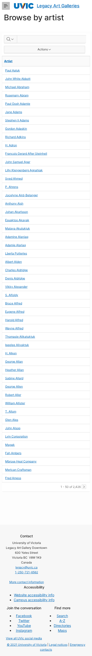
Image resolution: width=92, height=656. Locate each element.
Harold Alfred (14, 320)
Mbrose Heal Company (21, 461)
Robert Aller (13, 395)
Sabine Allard (14, 378)
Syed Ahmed (14, 178)
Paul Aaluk (12, 70)
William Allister (15, 403)
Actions (43, 49)
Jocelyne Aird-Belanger (21, 195)
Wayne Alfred (14, 328)
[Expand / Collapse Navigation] (6, 6)
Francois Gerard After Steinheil (26, 153)
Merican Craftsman (18, 470)
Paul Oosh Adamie (17, 103)
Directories (62, 625)
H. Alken (11, 353)
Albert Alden (13, 262)
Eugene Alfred (14, 311)
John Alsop (12, 428)
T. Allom (10, 411)
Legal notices (58, 644)
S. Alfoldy (11, 295)
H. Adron (11, 145)
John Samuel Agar (17, 162)
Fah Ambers (13, 453)
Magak (10, 445)
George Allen (14, 386)
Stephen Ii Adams (17, 120)
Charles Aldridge (16, 270)
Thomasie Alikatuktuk (20, 336)
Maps (62, 630)
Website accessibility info (34, 595)
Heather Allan (14, 370)
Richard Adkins (15, 137)
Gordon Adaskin (16, 128)
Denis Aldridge (15, 278)
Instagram (24, 630)
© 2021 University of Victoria (27, 644)
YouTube (24, 625)
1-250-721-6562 (26, 572)
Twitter (23, 621)
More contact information (26, 582)
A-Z (62, 621)
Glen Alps (11, 420)
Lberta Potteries (16, 253)
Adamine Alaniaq (16, 237)
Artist (8, 61)
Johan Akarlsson (16, 212)
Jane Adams (13, 112)
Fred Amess (13, 478)
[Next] (84, 486)
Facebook (24, 616)
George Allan (14, 361)
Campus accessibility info (34, 600)
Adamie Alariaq (15, 245)
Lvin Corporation (16, 436)
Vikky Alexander (16, 286)
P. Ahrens (11, 187)
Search (62, 616)
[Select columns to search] (10, 39)
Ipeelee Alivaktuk (17, 345)
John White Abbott (17, 79)
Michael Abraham (17, 87)
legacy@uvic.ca (26, 567)
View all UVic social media (24, 638)
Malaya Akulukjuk (17, 228)
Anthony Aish (14, 203)
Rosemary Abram (16, 95)
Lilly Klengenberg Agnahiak (24, 170)
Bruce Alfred (13, 303)
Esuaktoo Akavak (17, 220)
